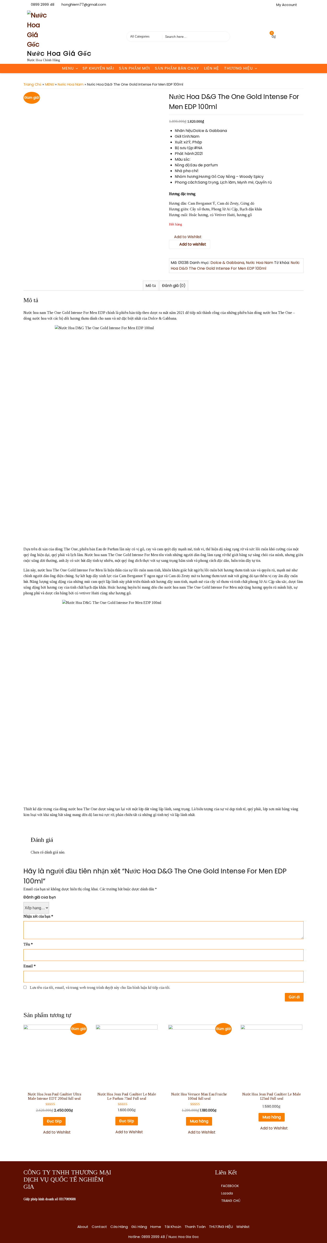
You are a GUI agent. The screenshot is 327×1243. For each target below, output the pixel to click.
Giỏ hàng (139, 1226)
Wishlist (243, 1226)
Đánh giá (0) (174, 285)
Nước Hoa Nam (71, 84)
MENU (68, 68)
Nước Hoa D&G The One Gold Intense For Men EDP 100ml (235, 265)
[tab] (150, 286)
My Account (286, 4)
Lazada (227, 1193)
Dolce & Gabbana (227, 262)
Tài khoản (172, 1226)
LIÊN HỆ (211, 68)
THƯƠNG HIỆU (238, 68)
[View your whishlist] (262, 36)
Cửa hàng (119, 1226)
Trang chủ (32, 84)
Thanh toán (195, 1226)
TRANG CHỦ (230, 1200)
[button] (185, 237)
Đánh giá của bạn (39, 897)
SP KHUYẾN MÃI (98, 68)
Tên (28, 944)
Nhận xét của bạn (38, 916)
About (82, 1226)
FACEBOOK (230, 1185)
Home (155, 1226)
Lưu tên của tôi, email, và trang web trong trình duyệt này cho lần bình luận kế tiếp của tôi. (100, 988)
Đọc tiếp (54, 1121)
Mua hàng (199, 1121)
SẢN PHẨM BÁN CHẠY (177, 68)
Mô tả (151, 285)
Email (29, 966)
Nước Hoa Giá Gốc (59, 53)
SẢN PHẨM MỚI (134, 68)
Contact (99, 1226)
